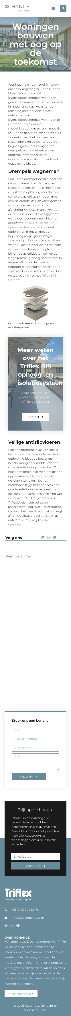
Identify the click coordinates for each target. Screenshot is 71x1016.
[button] (53, 8)
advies (45, 515)
